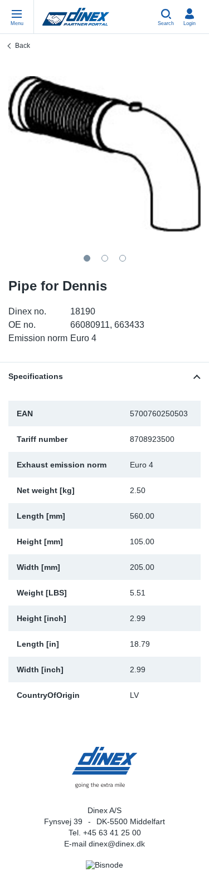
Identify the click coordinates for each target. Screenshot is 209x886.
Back (22, 46)
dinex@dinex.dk (117, 843)
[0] (104, 154)
